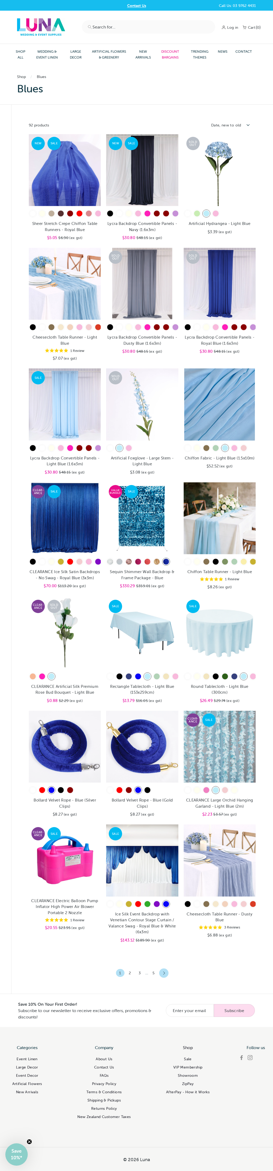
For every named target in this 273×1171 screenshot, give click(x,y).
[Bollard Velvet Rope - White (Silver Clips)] (33, 790)
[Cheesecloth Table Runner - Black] (33, 327)
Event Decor (27, 1075)
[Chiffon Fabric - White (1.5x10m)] (187, 448)
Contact (243, 51)
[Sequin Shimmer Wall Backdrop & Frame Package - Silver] (110, 561)
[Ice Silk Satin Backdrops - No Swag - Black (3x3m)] (33, 561)
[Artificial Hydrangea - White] (187, 213)
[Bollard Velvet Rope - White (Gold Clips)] (110, 790)
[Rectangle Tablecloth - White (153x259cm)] (110, 676)
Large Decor (76, 54)
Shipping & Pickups (104, 1100)
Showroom (188, 1075)
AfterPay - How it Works (188, 1092)
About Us (104, 1059)
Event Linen (27, 1059)
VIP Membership (188, 1067)
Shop (21, 76)
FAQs (104, 1075)
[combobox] (148, 27)
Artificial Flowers (27, 1083)
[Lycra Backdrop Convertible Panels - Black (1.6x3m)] (110, 213)
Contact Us (136, 5)
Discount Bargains (170, 54)
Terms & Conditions (104, 1092)
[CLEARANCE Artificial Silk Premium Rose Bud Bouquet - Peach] (33, 676)
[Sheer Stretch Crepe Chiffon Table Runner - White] (33, 213)
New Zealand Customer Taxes (104, 1116)
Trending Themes (199, 54)
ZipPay (188, 1083)
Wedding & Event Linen (47, 54)
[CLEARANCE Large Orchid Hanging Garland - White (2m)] (187, 790)
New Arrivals (143, 54)
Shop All (20, 54)
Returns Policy (104, 1108)
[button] (16, 1154)
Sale (188, 1059)
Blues (41, 76)
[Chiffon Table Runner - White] (187, 561)
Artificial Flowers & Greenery (109, 54)
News (222, 51)
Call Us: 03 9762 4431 (237, 5)
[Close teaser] (29, 1141)
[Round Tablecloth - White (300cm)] (187, 676)
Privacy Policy (104, 1083)
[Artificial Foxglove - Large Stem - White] (110, 448)
